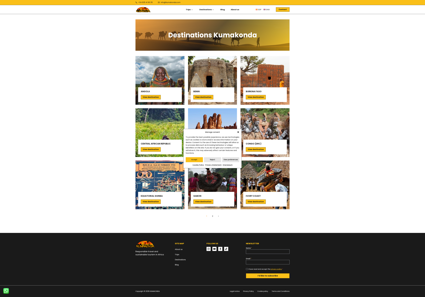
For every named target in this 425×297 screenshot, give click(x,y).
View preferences (230, 160)
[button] (238, 132)
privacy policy (276, 269)
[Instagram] (209, 249)
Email (248, 258)
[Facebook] (220, 249)
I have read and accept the (265, 269)
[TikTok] (226, 249)
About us (235, 9)
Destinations (205, 9)
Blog (222, 9)
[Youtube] (214, 249)
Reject (212, 160)
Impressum (228, 165)
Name (249, 248)
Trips (188, 9)
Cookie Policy (198, 165)
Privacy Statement (213, 165)
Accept (194, 160)
